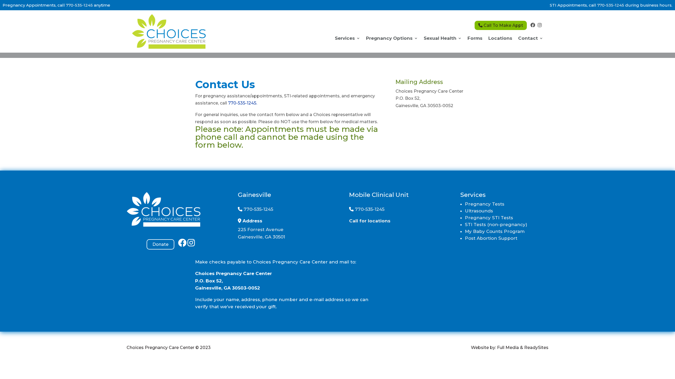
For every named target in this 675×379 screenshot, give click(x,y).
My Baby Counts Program (495, 231)
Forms (475, 38)
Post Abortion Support (491, 238)
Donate (160, 244)
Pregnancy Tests (484, 204)
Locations (500, 38)
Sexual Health (440, 38)
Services (345, 38)
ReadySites (536, 347)
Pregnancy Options (389, 38)
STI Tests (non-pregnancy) (496, 224)
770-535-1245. (242, 103)
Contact (528, 38)
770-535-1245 (79, 5)
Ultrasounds (479, 210)
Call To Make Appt (503, 25)
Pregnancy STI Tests (489, 217)
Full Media (508, 347)
